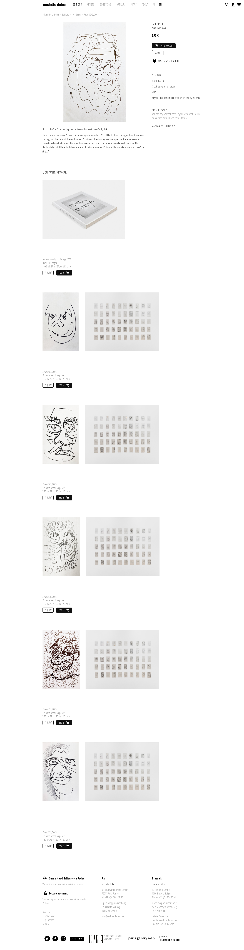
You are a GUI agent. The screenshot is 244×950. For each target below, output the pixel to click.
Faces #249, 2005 (91, 14)
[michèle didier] (55, 3)
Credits (46, 923)
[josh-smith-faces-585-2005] (61, 434)
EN (160, 4)
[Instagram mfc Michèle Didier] (63, 938)
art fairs (121, 4)
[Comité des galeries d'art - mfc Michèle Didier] (106, 939)
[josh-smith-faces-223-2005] (61, 659)
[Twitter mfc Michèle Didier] (47, 938)
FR (154, 4)
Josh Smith (76, 14)
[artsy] (77, 938)
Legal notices (48, 920)
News (134, 4)
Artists (90, 4)
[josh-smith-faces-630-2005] (61, 546)
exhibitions (105, 4)
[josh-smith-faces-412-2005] (61, 771)
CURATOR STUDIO (170, 940)
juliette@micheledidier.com (164, 920)
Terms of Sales (49, 916)
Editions (77, 4)
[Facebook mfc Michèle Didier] (55, 938)
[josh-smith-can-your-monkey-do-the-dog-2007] (84, 209)
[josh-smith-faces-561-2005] (61, 322)
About (145, 4)
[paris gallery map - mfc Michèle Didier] (141, 939)
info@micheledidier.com (113, 916)
